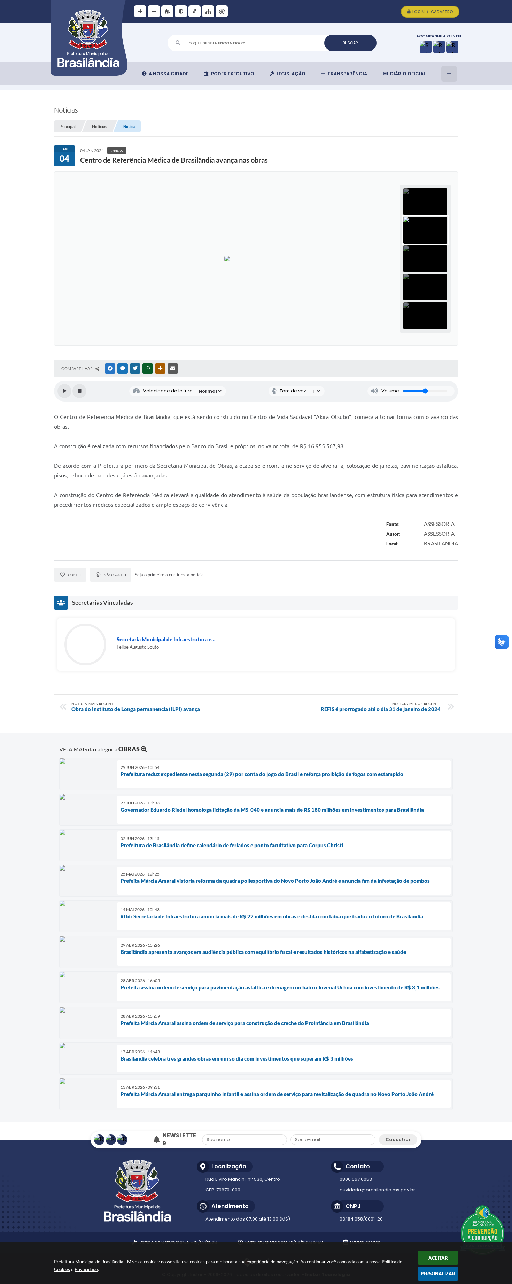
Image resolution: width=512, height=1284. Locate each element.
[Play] (64, 391)
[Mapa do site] (208, 11)
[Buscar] (350, 43)
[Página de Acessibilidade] (222, 11)
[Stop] (79, 391)
